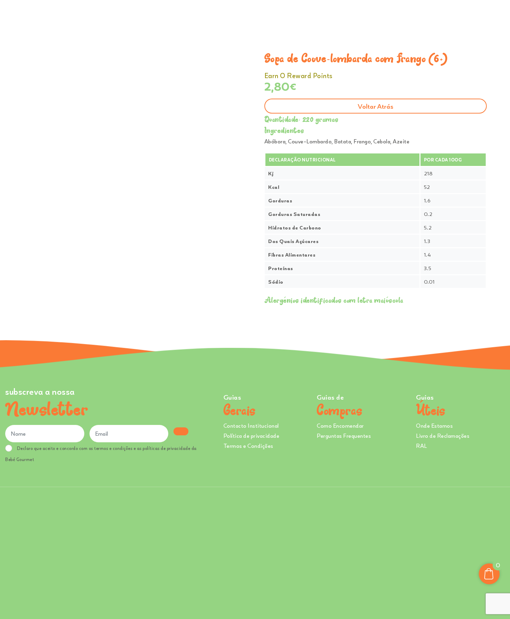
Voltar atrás (375, 106)
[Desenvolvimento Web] (255, 552)
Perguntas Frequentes (344, 435)
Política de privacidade (251, 435)
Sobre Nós (324, 17)
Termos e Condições (248, 445)
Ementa (292, 17)
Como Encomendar (340, 425)
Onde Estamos (434, 17)
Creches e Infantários (379, 17)
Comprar (258, 17)
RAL (421, 445)
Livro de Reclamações (442, 435)
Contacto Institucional (251, 425)
